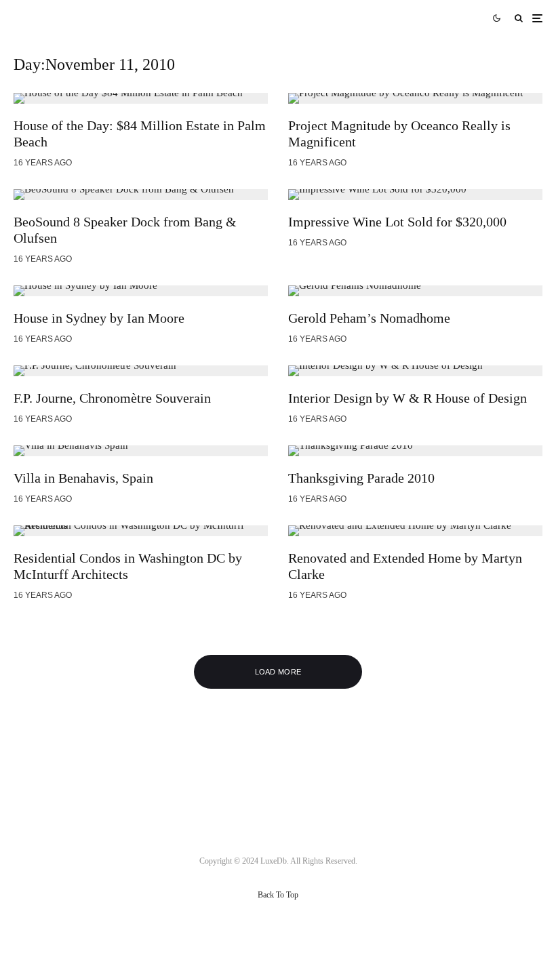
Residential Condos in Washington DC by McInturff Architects (128, 566)
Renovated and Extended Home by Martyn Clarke (405, 566)
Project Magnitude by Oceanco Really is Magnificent (399, 133)
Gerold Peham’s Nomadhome (369, 317)
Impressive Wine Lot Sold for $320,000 (397, 221)
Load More (278, 672)
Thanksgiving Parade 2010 (361, 477)
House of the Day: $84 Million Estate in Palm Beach (140, 133)
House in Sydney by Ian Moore (99, 317)
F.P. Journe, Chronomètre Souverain (112, 397)
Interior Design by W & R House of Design (407, 397)
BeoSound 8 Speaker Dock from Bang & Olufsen (125, 229)
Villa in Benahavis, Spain (83, 477)
